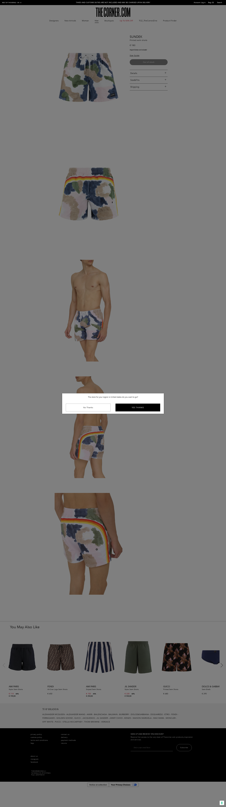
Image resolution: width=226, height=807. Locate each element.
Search (219, 2)
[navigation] (11, 2)
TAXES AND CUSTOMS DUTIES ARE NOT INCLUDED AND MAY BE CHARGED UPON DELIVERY (113, 2)
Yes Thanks (138, 407)
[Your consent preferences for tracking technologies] (222, 803)
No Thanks (88, 407)
